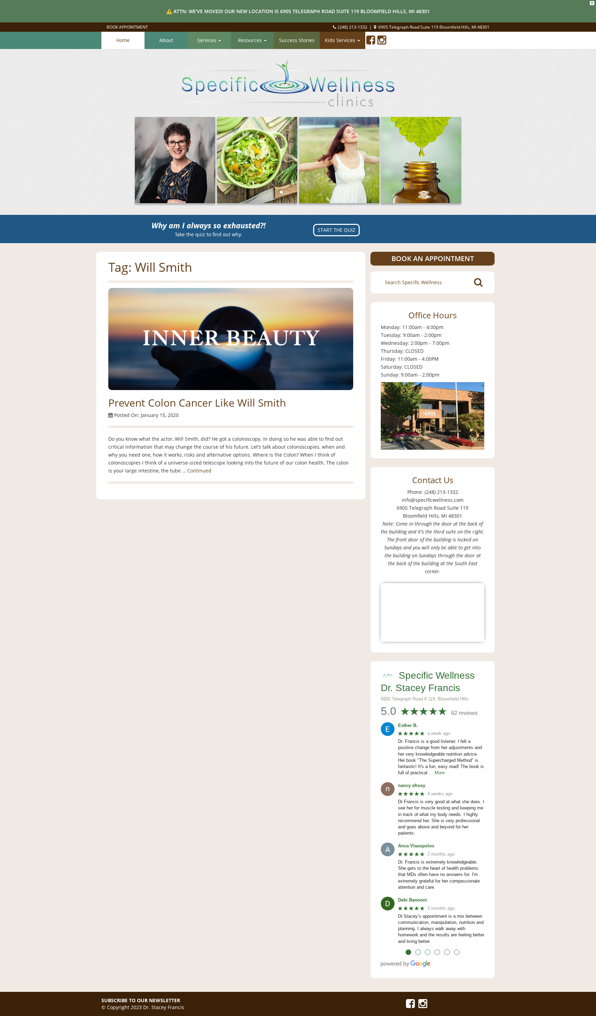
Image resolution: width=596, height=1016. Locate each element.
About (166, 40)
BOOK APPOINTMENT (127, 27)
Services (207, 40)
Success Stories (297, 40)
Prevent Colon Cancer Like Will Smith (197, 403)
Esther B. (408, 725)
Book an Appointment (432, 258)
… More (437, 772)
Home (123, 40)
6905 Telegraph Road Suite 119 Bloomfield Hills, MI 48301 (433, 27)
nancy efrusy (411, 785)
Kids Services (341, 40)
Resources (250, 40)
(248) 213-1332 (352, 27)
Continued (199, 470)
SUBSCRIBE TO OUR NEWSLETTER (140, 1000)
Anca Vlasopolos (416, 845)
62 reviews (464, 713)
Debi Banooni (412, 900)
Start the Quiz (336, 230)
